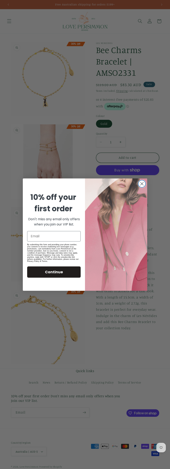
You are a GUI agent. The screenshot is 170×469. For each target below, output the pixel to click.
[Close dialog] (142, 183)
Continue (54, 272)
